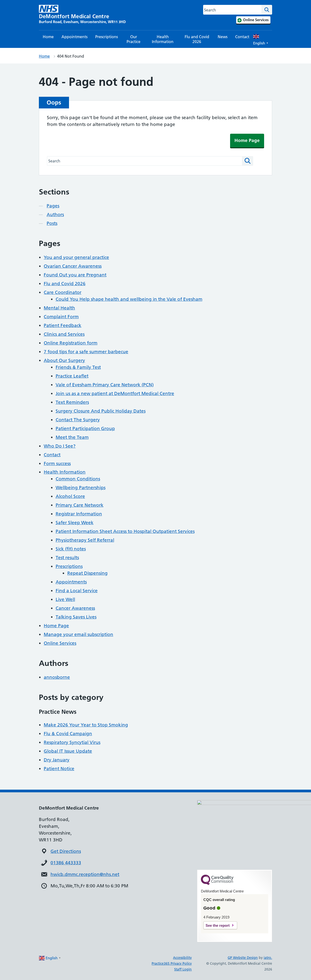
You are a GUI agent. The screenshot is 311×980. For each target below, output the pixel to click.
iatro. (268, 957)
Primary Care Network (80, 505)
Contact (242, 36)
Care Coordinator (62, 292)
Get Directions (66, 851)
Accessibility (182, 957)
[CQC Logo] (217, 884)
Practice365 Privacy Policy (172, 963)
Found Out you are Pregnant (75, 275)
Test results (67, 557)
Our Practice (133, 39)
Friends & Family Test (78, 367)
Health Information (162, 39)
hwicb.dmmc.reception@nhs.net (85, 874)
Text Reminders (72, 402)
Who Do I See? (60, 446)
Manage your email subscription (78, 634)
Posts (52, 223)
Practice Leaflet (72, 376)
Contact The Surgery (78, 420)
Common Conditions (78, 479)
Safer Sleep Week (75, 522)
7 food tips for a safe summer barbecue (86, 351)
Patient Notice (59, 768)
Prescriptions (106, 36)
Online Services (60, 643)
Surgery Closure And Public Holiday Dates (101, 411)
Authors (55, 214)
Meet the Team (72, 437)
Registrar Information (79, 514)
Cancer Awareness (75, 608)
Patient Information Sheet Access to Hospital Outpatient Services (125, 531)
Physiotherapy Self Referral (85, 540)
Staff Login (183, 969)
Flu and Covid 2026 (197, 39)
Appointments (74, 36)
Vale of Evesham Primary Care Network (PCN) (105, 385)
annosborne (57, 677)
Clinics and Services (64, 334)
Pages (53, 206)
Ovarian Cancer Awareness (73, 266)
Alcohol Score (70, 496)
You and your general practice (76, 257)
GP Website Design (243, 957)
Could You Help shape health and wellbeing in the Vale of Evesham (129, 299)
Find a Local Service (77, 590)
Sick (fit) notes (71, 549)
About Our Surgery (64, 360)
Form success (57, 463)
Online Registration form (70, 343)
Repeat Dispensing (87, 573)
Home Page (247, 140)
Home (48, 36)
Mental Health (59, 308)
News (222, 36)
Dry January (56, 760)
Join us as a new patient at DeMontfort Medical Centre (115, 393)
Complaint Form (61, 316)
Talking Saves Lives (76, 617)
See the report (218, 925)
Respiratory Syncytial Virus (72, 742)
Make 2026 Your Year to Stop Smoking (86, 725)
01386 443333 (66, 862)
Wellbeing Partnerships (80, 487)
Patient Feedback (62, 325)
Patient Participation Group (85, 428)
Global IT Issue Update (68, 751)
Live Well (65, 599)
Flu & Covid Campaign (68, 733)
